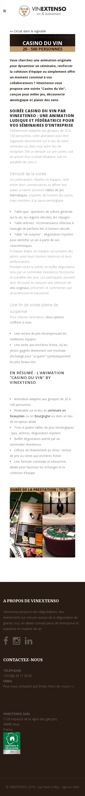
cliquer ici (67, 686)
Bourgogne (42, 416)
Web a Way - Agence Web (61, 787)
